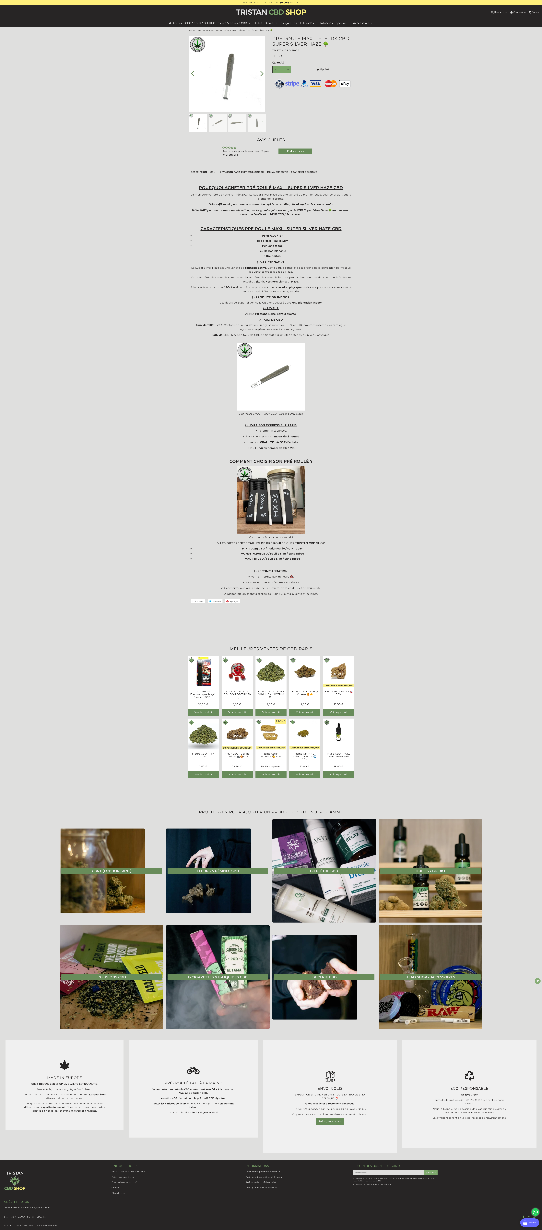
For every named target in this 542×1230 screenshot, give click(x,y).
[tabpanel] (198, 122)
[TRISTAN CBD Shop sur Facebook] (524, 1217)
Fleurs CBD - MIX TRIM (203, 755)
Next (262, 73)
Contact (116, 1187)
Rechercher (501, 12)
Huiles (258, 23)
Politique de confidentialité (261, 1182)
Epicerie (341, 23)
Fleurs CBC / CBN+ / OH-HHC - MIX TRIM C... (271, 694)
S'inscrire (431, 1172)
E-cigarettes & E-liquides (297, 23)
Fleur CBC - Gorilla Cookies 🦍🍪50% (237, 755)
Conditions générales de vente (263, 1171)
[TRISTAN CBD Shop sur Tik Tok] (535, 1217)
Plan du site (118, 1193)
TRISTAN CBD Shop (22, 1225)
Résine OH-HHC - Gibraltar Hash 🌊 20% (304, 756)
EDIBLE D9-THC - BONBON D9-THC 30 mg (237, 694)
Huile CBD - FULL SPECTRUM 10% (338, 755)
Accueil (177, 23)
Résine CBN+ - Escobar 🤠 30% (271, 755)
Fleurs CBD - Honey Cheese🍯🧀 (305, 693)
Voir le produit (203, 712)
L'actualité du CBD (14, 1217)
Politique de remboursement (262, 1187)
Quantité (278, 62)
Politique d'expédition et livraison (264, 1177)
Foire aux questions (123, 1177)
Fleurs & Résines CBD (232, 23)
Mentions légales (36, 1217)
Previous (192, 73)
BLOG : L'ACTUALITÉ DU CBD (128, 1171)
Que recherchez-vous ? (125, 1182)
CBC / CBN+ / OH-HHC (200, 23)
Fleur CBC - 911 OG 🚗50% (339, 693)
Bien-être (271, 23)
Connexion (519, 12)
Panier (535, 12)
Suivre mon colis (330, 1121)
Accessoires (361, 23)
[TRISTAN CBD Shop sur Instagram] (529, 1217)
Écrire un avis (295, 151)
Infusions (326, 23)
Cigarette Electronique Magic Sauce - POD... (203, 694)
